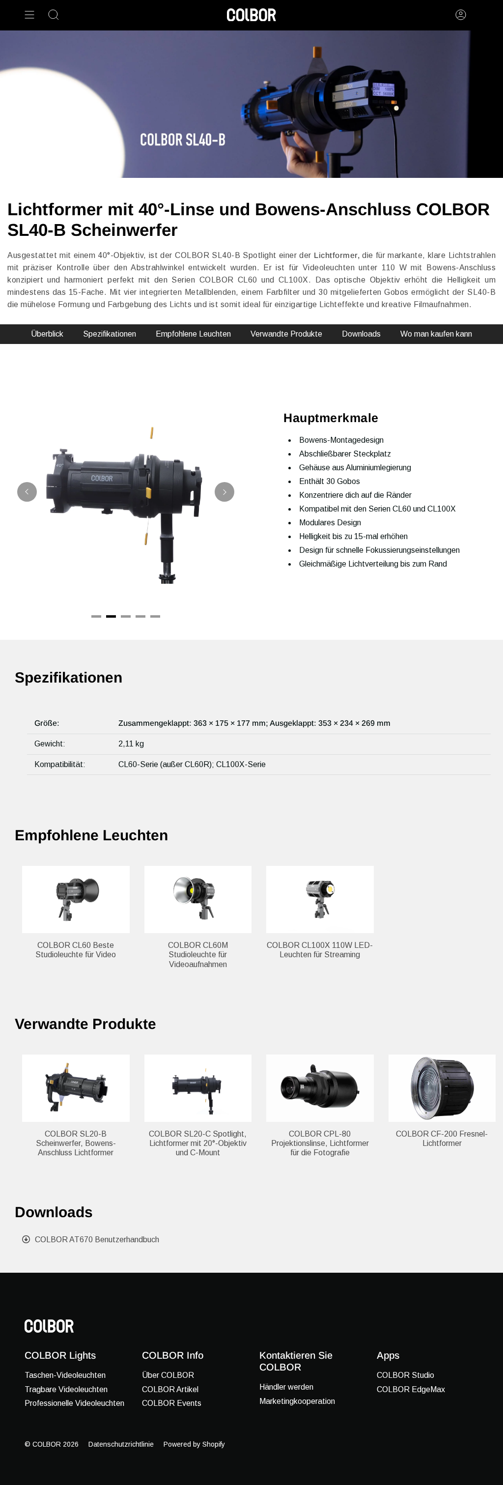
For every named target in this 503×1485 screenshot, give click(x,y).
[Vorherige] (27, 492)
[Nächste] (224, 492)
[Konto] (461, 14)
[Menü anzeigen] (29, 14)
